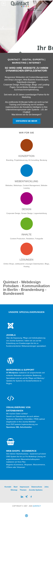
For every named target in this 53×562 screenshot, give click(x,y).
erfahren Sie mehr (26, 121)
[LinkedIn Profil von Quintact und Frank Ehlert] (22, 496)
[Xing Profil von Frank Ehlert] (26, 496)
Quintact (37, 506)
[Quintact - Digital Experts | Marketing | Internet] (26, 6)
